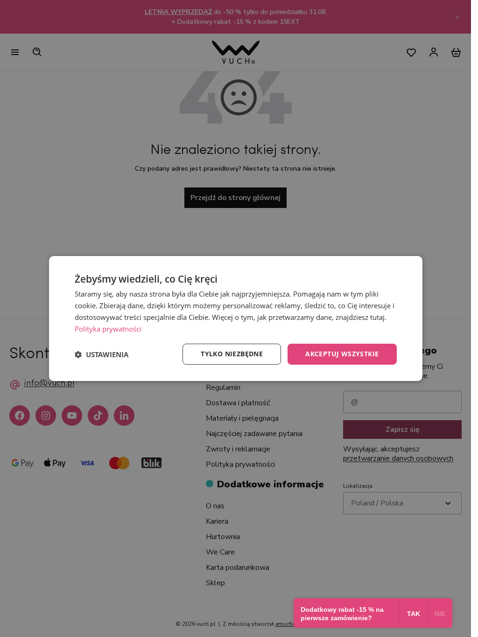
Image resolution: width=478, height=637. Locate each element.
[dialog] (235, 318)
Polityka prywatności (108, 328)
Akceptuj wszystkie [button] (342, 353)
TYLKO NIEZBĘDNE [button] (232, 353)
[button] (101, 354)
